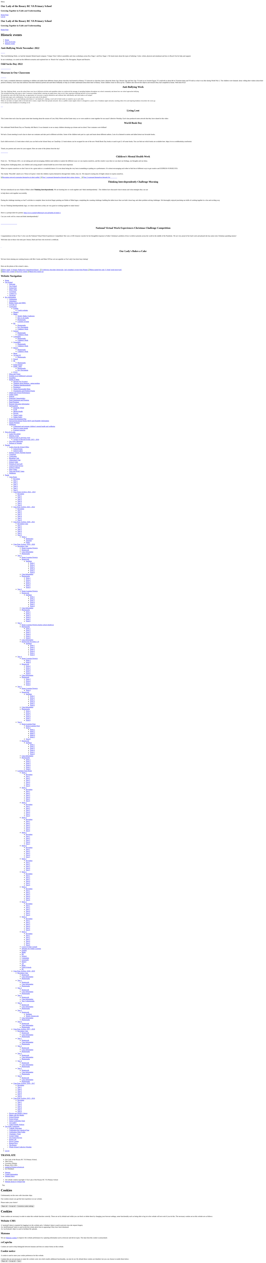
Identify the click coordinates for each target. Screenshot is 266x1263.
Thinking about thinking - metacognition (26, 383)
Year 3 (15, 484)
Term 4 (32, 569)
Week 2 (28, 662)
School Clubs (13, 462)
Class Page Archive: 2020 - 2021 (24, 522)
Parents (7, 445)
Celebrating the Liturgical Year (19, 1130)
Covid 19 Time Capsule (29, 947)
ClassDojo (12, 454)
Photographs (21, 320)
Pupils (7, 475)
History (15, 348)
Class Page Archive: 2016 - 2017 (24, 1083)
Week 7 (24, 859)
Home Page (5, 15)
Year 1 (15, 481)
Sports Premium (14, 423)
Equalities (12, 378)
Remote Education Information (19, 404)
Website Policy (10, 1176)
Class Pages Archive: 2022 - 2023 (24, 492)
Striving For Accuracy (20, 381)
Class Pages (13, 477)
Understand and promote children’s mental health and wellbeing (34, 426)
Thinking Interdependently (22, 385)
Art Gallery (13, 1123)
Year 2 (15, 482)
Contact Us (13, 293)
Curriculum (13, 306)
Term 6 (32, 572)
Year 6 (15, 490)
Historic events (10, 44)
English (15, 308)
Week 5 (32, 737)
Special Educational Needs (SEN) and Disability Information (29, 421)
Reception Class (22, 524)
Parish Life (12, 1139)
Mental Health (18, 411)
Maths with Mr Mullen (16, 1115)
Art (23, 963)
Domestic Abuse (18, 408)
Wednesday (29, 539)
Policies (11, 396)
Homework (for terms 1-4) (30, 642)
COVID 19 (13, 305)
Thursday (29, 540)
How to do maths (23, 318)
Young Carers (17, 415)
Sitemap (7, 1172)
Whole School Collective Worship (20, 1147)
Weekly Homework (32, 1016)
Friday (28, 542)
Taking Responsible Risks (21, 389)
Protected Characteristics (17, 398)
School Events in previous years (19, 438)
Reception (16, 479)
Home (7, 40)
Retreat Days (13, 1143)
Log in (3, 17)
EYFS (15, 372)
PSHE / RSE (17, 366)
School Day (13, 288)
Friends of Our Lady (16, 464)
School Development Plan (17, 419)
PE (14, 361)
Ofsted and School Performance (19, 393)
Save (19, 1261)
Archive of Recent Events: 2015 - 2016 (26, 439)
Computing (17, 336)
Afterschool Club (14, 460)
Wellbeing (12, 424)
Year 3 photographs (28, 1001)
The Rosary (13, 1145)
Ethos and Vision (14, 374)
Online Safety (13, 394)
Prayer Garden (14, 1141)
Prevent (15, 413)
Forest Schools (26, 967)
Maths (15, 314)
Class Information (27, 552)
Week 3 (32, 733)
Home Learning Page (29, 724)
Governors (12, 292)
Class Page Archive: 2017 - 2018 (24, 1029)
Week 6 (24, 846)
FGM (15, 409)
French (15, 359)
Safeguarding (13, 406)
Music (15, 353)
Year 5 (15, 488)
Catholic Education (15, 1128)
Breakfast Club (14, 458)
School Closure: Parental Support (20, 452)
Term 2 (32, 565)
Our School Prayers (15, 1138)
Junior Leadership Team (17, 1121)
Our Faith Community (12, 1126)
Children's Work (22, 329)
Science (15, 331)
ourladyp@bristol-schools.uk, (14, 1167)
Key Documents (22, 327)
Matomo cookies (11, 1238)
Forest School (17, 365)
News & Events (10, 42)
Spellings (29, 561)
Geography (17, 342)
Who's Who (13, 290)
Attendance (13, 301)
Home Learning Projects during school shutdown (38, 625)
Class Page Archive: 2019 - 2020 (24, 544)
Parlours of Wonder (15, 443)
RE (14, 323)
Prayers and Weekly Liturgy (18, 1113)
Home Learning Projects (30, 548)
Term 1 (32, 563)
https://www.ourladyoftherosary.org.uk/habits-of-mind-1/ (42, 213)
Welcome (12, 284)
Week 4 (32, 735)
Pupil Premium (14, 402)
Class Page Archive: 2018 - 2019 (24, 971)
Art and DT (17, 355)
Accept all (12, 1206)
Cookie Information (11, 1174)
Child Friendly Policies (16, 1124)
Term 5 (32, 570)
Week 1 (24, 537)
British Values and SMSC (17, 303)
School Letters (18, 451)
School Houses (14, 1117)
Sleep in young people (20, 428)
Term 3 (32, 567)
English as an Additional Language (20, 376)
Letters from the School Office (19, 447)
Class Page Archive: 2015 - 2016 (24, 1098)
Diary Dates (13, 469)
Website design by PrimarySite (15, 1182)
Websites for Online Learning (31, 948)
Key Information (10, 297)
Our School (9, 282)
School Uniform (14, 467)
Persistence (17, 387)
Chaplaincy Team (15, 1134)
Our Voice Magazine (16, 441)
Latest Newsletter (15, 434)
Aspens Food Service (16, 466)
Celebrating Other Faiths (17, 1132)
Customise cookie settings (25, 1206)
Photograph (25, 677)
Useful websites (22, 310)
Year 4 (15, 486)
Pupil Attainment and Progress (19, 400)
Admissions (13, 299)
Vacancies (12, 295)
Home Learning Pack (33, 726)
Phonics (15, 312)
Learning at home (23, 321)
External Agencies (19, 430)
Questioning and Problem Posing (24, 391)
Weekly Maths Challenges (26, 316)
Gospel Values (14, 1136)
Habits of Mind (14, 379)
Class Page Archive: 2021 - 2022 (24, 507)
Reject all (4, 1206)
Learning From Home (24, 771)
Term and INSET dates (16, 471)
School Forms (17, 449)
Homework (25, 550)
